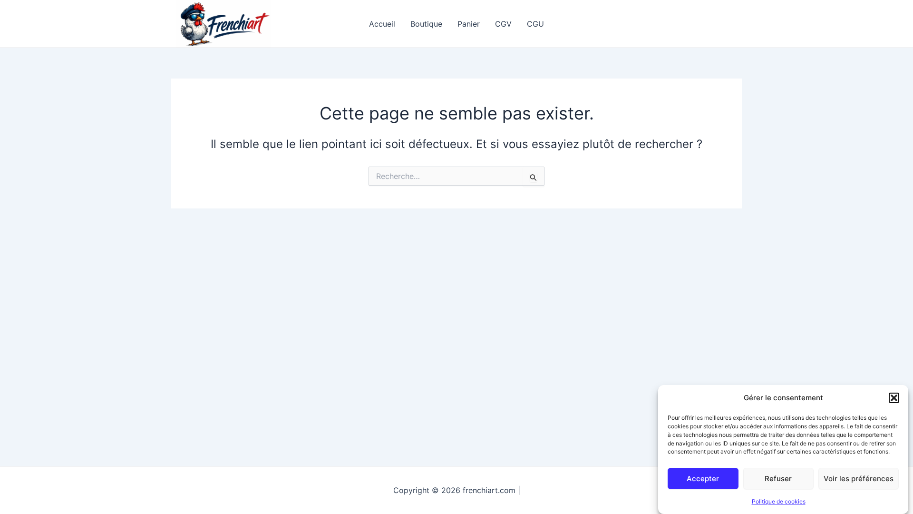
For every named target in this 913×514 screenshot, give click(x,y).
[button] (894, 398)
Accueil (382, 24)
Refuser (778, 478)
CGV (503, 24)
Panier (468, 24)
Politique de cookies (779, 501)
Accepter (703, 478)
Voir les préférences (859, 478)
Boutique (426, 24)
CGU (535, 24)
